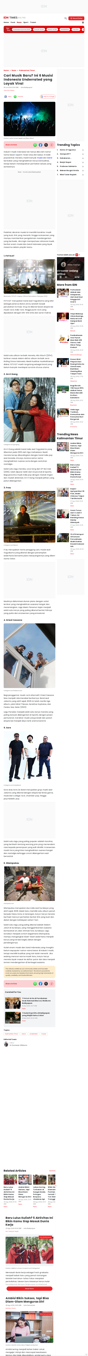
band (49, 157)
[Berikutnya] (55, 1161)
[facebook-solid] (40, 145)
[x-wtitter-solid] (46, 145)
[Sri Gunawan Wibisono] (6, 1044)
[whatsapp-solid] (35, 145)
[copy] (52, 145)
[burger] (83, 22)
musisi (40, 157)
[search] (65, 18)
